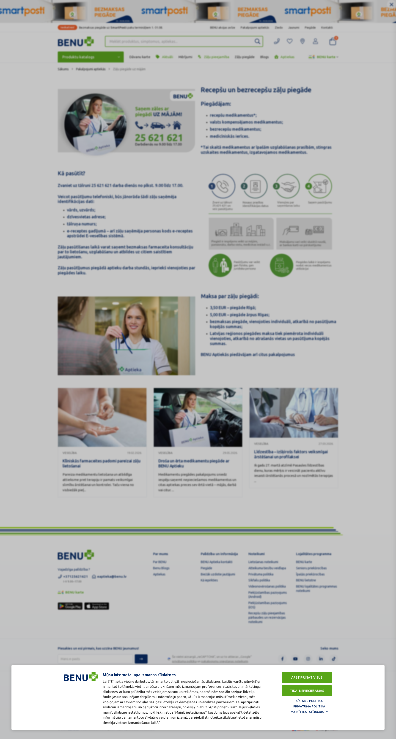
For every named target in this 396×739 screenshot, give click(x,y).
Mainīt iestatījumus (307, 711)
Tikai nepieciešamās (307, 691)
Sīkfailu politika (309, 700)
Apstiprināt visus (306, 677)
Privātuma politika (309, 706)
